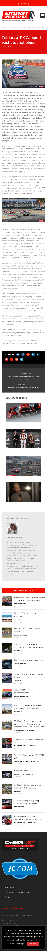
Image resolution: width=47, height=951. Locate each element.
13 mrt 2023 (18, 809)
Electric (17, 619)
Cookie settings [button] (17, 944)
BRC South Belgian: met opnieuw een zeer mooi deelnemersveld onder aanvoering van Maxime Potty (29, 724)
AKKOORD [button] (33, 944)
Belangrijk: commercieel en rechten (20, 892)
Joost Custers (14, 538)
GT (21, 680)
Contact (8, 897)
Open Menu (42, 15)
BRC (15, 650)
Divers (23, 604)
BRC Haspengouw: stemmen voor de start (20, 504)
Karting (23, 635)
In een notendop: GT (22, 771)
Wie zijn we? (10, 887)
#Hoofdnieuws (20, 730)
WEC (22, 807)
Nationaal (24, 761)
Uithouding (34, 761)
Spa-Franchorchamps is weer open (28, 660)
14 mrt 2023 (18, 714)
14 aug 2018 (6, 46)
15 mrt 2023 (18, 622)
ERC (28, 746)
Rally (19, 650)
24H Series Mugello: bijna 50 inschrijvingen (20, 478)
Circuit (11, 27)
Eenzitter (24, 696)
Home (4, 27)
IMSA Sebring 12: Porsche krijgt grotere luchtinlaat (23, 424)
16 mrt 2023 (18, 606)
